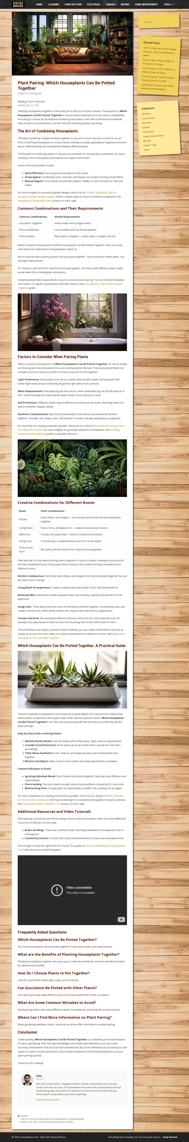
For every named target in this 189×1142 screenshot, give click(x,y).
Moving (125, 4)
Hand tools (148, 131)
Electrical (93, 4)
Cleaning (53, 4)
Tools (167, 4)
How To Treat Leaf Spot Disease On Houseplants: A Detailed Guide (52, 1119)
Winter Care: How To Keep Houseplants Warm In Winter (47, 1121)
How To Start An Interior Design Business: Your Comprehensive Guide (159, 51)
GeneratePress (58, 1137)
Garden (110, 4)
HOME (39, 4)
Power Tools (150, 145)
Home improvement (146, 4)
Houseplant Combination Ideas (35, 200)
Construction (73, 4)
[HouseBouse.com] (19, 4)
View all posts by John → (49, 1099)
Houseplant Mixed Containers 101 (41, 803)
